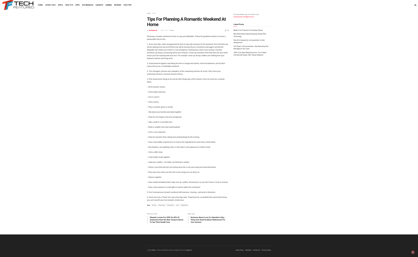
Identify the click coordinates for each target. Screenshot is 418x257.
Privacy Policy (266, 250)
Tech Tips (127, 5)
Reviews (117, 5)
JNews (154, 250)
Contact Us (256, 250)
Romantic (170, 205)
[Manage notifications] (413, 252)
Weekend (184, 205)
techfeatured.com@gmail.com (243, 17)
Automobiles (87, 5)
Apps (77, 5)
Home (40, 5)
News (154, 13)
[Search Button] (415, 5)
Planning (162, 205)
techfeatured (153, 30)
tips (177, 205)
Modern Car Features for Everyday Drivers (248, 30)
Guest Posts (240, 250)
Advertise (248, 250)
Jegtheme (189, 250)
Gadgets (99, 5)
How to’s (69, 5)
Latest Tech (50, 5)
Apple (60, 5)
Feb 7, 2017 (164, 30)
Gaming (108, 5)
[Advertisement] (252, 75)
